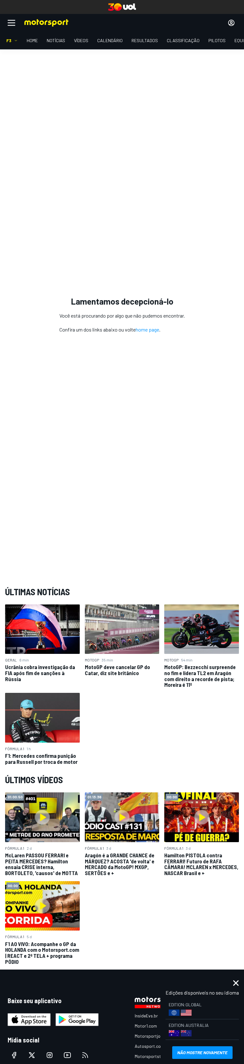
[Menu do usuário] (231, 22)
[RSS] (85, 1055)
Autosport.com (149, 1046)
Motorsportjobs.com (154, 1036)
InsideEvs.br (146, 1015)
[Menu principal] (11, 23)
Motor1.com (146, 1026)
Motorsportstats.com (156, 1056)
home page (147, 329)
